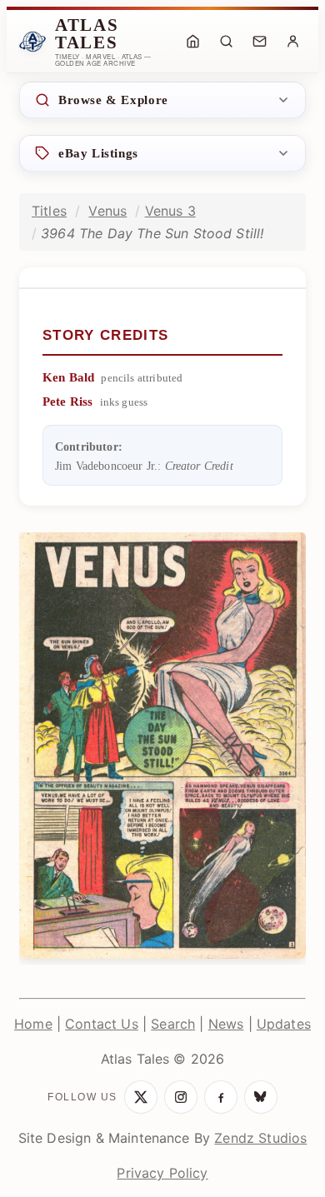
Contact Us (101, 1023)
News (226, 1023)
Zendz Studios (260, 1138)
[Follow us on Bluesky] (261, 1097)
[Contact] (259, 41)
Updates (284, 1023)
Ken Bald (68, 377)
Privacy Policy (162, 1173)
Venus (107, 210)
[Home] (192, 41)
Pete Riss (67, 401)
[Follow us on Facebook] (221, 1097)
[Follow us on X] (141, 1097)
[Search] (226, 41)
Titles (49, 210)
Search (173, 1023)
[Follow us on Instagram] (181, 1097)
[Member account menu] (292, 41)
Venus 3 (170, 210)
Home (33, 1023)
